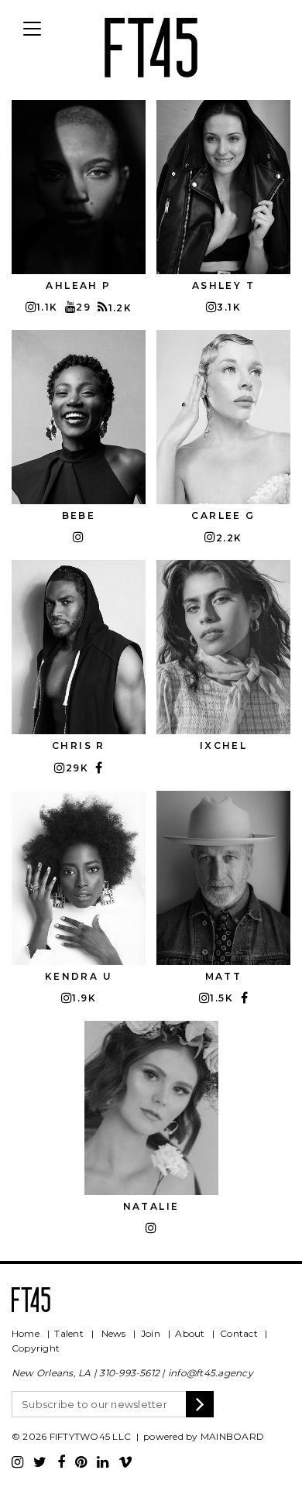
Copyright (36, 1348)
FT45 (151, 45)
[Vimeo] (125, 1462)
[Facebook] (61, 1462)
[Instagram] (17, 1462)
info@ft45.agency (210, 1373)
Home (25, 1333)
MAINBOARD (232, 1436)
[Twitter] (39, 1462)
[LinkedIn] (102, 1462)
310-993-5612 (129, 1373)
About (189, 1333)
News (113, 1333)
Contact (239, 1333)
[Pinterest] (81, 1462)
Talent (68, 1333)
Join (150, 1333)
